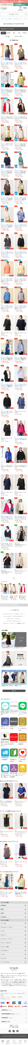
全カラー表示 (19, 36)
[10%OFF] (7, 52)
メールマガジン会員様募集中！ (22, 743)
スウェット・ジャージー (9, 623)
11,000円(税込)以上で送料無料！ (5, 758)
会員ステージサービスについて (5, 727)
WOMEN (8, 32)
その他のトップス (21, 623)
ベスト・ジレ (10, 618)
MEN (14, 32)
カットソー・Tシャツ (8, 614)
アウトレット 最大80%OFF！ (14, 743)
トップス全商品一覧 (14, 610)
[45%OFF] (7, 106)
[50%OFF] (7, 268)
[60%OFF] (20, 214)
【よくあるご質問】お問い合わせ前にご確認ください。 (5, 775)
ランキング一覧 (22, 605)
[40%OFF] (7, 79)
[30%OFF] (7, 133)
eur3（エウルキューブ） (18, 18)
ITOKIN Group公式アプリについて (14, 712)
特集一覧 (14, 690)
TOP (2, 18)
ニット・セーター (7, 616)
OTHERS (25, 32)
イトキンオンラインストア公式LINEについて (22, 713)
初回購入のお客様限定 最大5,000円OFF (5, 713)
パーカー (17, 618)
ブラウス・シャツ (19, 614)
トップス (25, 18)
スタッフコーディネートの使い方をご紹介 (22, 728)
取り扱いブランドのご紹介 (14, 727)
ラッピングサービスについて (22, 774)
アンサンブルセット (18, 616)
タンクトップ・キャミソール (13, 621)
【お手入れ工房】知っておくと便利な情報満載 (14, 775)
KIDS (19, 32)
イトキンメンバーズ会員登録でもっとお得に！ (14, 759)
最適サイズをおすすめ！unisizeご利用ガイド (5, 744)
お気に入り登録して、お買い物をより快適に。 (22, 759)
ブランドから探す (8, 18)
